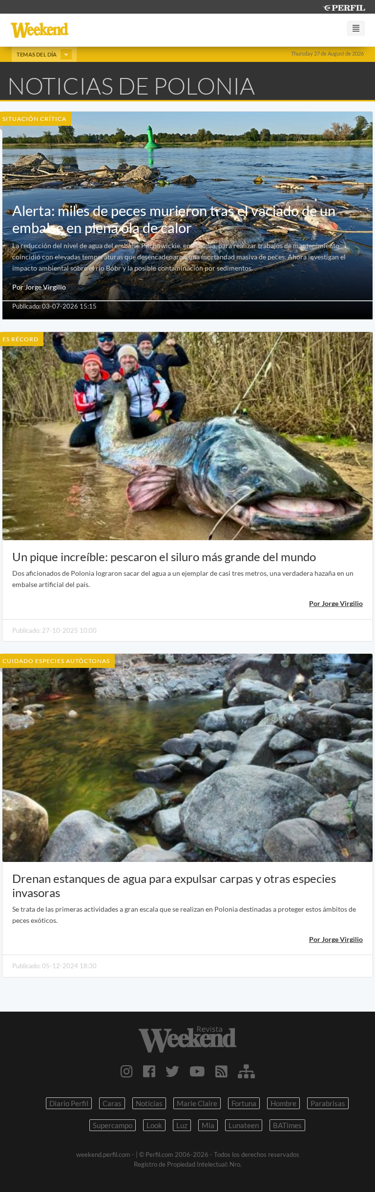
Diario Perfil (68, 1103)
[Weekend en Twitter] (172, 1071)
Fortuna (243, 1103)
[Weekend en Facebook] (149, 1071)
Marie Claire (197, 1103)
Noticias (149, 1103)
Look (154, 1125)
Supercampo (112, 1125)
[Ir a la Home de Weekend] (187, 1039)
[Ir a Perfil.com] (344, 6)
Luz (182, 1125)
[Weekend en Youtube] (197, 1071)
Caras (112, 1103)
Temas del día (37, 54)
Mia (208, 1125)
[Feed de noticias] (221, 1071)
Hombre (283, 1103)
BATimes (287, 1125)
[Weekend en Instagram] (127, 1071)
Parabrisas (328, 1103)
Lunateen (244, 1125)
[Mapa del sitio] (246, 1071)
